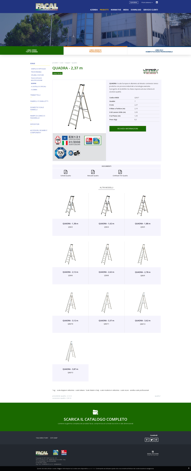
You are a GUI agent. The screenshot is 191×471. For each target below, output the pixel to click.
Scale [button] (32, 63)
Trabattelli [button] (35, 95)
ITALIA (146, 2)
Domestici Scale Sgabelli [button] (37, 108)
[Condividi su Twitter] (152, 440)
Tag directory (42, 438)
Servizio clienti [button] (150, 10)
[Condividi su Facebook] (147, 440)
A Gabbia (34, 90)
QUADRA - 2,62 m (65, 398)
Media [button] (126, 10)
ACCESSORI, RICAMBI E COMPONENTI (38, 131)
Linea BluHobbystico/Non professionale (159, 51)
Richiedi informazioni (127, 129)
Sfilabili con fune (37, 75)
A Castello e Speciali (38, 86)
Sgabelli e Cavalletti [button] (39, 101)
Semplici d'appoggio (38, 69)
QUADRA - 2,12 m (66, 396)
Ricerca (134, 2)
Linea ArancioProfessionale (95, 51)
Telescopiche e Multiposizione (36, 79)
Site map (53, 438)
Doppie (33, 83)
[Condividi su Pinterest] (156, 440)
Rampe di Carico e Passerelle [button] (37, 117)
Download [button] (136, 10)
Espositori (34, 124)
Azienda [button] (94, 10)
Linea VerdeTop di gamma (32, 51)
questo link (91, 468)
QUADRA (74, 63)
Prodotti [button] (104, 10)
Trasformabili (36, 72)
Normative (116, 10)
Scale (61, 63)
